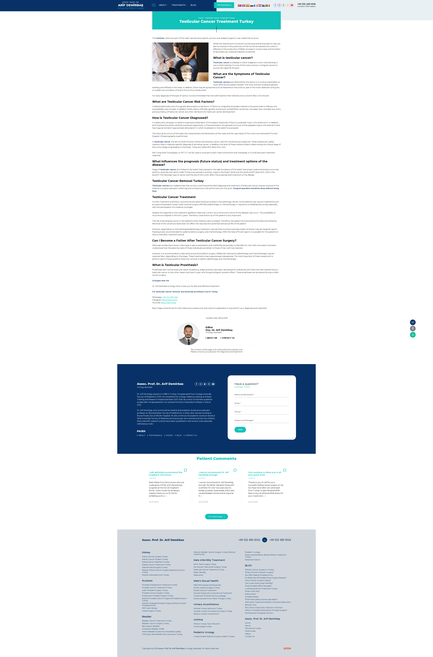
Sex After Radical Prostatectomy (259, 575)
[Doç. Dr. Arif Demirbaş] (275, 5)
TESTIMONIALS (224, 5)
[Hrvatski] (260, 5)
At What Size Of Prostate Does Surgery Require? (265, 578)
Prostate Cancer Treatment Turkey (157, 587)
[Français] (256, 5)
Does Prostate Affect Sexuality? (258, 586)
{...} (166, 496)
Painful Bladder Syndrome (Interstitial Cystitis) (161, 631)
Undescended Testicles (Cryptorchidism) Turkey (214, 636)
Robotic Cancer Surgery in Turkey (259, 570)
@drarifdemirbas (169, 300)
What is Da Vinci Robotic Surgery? (259, 572)
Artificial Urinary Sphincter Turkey (208, 608)
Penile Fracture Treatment (205, 590)
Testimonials (250, 631)
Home (200, 18)
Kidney (146, 552)
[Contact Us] (413, 328)
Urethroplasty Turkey (203, 626)
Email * (238, 403)
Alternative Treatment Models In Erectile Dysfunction (268, 602)
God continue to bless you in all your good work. (264, 473)
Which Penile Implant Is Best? (258, 580)
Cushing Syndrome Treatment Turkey (261, 588)
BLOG (179, 435)
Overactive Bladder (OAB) (153, 629)
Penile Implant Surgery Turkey (207, 588)
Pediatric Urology (204, 632)
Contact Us (250, 636)
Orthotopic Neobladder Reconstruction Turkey (162, 634)
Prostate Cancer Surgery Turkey (155, 593)
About (247, 626)
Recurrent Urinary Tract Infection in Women (264, 607)
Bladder (147, 616)
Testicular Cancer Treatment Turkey (220, 18)
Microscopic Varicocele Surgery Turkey (210, 567)
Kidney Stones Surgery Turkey (155, 556)
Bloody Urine (250, 605)
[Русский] (251, 5)
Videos (248, 634)
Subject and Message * (244, 420)
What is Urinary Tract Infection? (207, 624)
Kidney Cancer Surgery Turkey (155, 559)
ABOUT (141, 435)
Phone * (238, 412)
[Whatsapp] (413, 335)
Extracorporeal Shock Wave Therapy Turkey (212, 598)
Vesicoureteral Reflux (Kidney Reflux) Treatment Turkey (265, 556)
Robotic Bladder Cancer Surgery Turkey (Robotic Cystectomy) (215, 553)
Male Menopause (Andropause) (207, 585)
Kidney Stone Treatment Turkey (155, 562)
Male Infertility (200, 572)
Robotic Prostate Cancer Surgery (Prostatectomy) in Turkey (164, 599)
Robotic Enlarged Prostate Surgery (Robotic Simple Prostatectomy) (164, 604)
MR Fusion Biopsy (149, 608)
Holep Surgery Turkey (151, 611)
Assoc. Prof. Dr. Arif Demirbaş (262, 618)
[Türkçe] (239, 5)
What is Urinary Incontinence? (206, 614)
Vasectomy (198, 575)
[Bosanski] (264, 5)
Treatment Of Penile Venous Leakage (210, 596)
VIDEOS (169, 435)
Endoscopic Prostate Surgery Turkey (157, 596)
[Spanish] (247, 5)
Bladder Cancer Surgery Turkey (155, 623)
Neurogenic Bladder (151, 626)
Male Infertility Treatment (209, 560)
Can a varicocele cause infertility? (259, 583)
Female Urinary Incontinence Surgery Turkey (213, 611)
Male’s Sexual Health (206, 580)
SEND (240, 430)
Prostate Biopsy (252, 597)
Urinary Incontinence (206, 604)
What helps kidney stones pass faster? (261, 599)
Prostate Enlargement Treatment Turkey (159, 585)
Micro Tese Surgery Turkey (205, 564)
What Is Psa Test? (252, 591)
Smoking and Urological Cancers (259, 613)
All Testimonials (215, 517)
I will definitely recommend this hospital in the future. (165, 473)
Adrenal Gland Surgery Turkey (155, 567)
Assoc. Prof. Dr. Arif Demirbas (163, 540)
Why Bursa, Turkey (253, 628)
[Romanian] (268, 5)
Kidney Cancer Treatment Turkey (156, 565)
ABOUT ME (212, 338)
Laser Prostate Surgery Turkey (155, 590)
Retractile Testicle (252, 560)
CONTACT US (228, 338)
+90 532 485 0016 (170, 297)
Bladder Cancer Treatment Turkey (157, 621)
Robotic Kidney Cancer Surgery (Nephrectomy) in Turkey (163, 571)
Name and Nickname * (244, 395)
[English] (243, 5)
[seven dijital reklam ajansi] (287, 648)
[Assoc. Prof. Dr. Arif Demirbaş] (188, 334)
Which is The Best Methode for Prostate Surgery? (266, 610)
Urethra (198, 619)
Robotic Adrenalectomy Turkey (155, 575)
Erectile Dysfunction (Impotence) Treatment (213, 593)
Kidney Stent (250, 594)
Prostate (147, 580)
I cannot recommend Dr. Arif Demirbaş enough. (214, 473)
